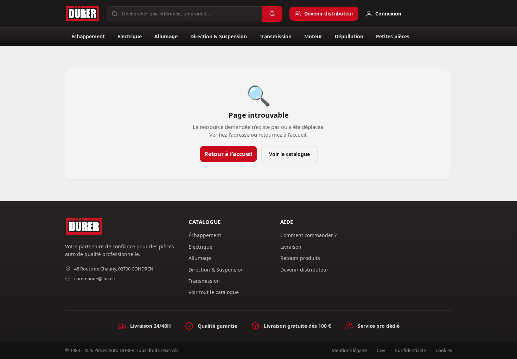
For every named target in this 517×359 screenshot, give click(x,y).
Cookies (443, 350)
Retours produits (300, 258)
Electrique (129, 36)
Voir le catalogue (289, 154)
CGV (381, 350)
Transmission (276, 36)
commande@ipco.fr (94, 278)
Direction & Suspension (218, 36)
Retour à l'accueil (228, 154)
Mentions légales (349, 350)
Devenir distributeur (304, 269)
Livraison (290, 246)
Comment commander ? (308, 235)
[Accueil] (82, 13)
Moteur (313, 36)
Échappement (88, 36)
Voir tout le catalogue (214, 292)
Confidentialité (410, 350)
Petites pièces (392, 36)
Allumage (166, 36)
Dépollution (349, 36)
